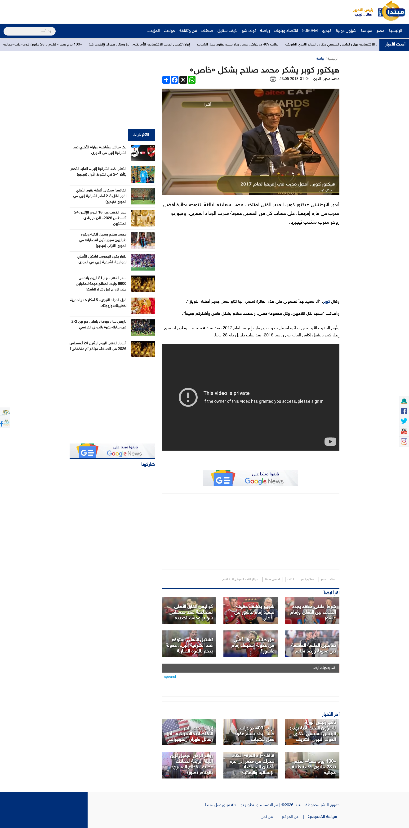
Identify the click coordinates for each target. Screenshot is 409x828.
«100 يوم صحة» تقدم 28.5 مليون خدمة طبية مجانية (85, 44)
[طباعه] (273, 79)
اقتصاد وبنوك (286, 31)
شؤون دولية (346, 31)
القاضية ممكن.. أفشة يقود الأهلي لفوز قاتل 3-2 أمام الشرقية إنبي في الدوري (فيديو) (99, 196)
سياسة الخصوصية (323, 816)
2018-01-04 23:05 (295, 79)
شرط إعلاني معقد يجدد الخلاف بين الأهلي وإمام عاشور (313, 612)
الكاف (291, 579)
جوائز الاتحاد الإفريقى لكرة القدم (240, 579)
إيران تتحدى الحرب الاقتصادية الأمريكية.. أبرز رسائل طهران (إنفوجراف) (182, 44)
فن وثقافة (188, 31)
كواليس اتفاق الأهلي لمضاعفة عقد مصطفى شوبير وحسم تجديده (191, 612)
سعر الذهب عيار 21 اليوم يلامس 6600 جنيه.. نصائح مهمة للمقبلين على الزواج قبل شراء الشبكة (101, 284)
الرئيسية (396, 31)
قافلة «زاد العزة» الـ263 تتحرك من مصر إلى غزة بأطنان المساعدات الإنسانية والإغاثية (252, 764)
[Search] (6, 28)
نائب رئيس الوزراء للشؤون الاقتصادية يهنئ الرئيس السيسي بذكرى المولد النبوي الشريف (313, 731)
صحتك (207, 31)
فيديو (327, 31)
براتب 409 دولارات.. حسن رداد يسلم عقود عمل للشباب (281, 44)
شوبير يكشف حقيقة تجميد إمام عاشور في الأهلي (254, 612)
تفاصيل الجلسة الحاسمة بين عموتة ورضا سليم (313, 648)
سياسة (366, 31)
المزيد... (153, 31)
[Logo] (360, 10)
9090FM (310, 31)
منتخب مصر (328, 579)
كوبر (326, 301)
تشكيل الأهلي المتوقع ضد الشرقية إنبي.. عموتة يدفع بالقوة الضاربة (189, 645)
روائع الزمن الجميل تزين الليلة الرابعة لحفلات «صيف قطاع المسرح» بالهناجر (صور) (191, 764)
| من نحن (271, 816)
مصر (380, 31)
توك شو (249, 31)
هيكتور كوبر (307, 579)
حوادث (169, 31)
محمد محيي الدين (326, 79)
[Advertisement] (89, 10)
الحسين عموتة (272, 579)
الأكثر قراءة (141, 135)
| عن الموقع (295, 816)
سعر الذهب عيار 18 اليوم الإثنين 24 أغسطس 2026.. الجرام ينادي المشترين (100, 218)
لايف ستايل (227, 31)
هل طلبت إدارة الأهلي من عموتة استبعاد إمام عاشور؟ (252, 645)
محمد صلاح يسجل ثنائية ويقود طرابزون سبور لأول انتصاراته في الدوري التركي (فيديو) (102, 240)
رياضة (265, 31)
